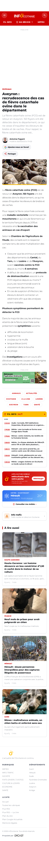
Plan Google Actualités (12, 819)
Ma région (24, 22)
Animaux (6, 89)
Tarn (26, 405)
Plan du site (7, 816)
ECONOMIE (7, 787)
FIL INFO (7, 22)
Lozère (39, 399)
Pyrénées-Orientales (38, 780)
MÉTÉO (41, 22)
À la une (25, 399)
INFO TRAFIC (8, 772)
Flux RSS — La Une (10, 812)
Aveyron (13, 405)
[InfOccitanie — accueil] (24, 15)
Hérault (32, 772)
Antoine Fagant (17, 139)
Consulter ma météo (26, 504)
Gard (31, 769)
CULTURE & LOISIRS (11, 783)
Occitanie (11, 399)
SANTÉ (5, 790)
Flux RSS (6, 809)
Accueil (5, 802)
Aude (31, 776)
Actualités (31, 393)
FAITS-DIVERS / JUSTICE (12, 780)
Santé (37, 405)
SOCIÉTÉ (6, 776)
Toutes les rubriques (11, 805)
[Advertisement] (24, 56)
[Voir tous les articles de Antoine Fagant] (5, 140)
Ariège (32, 790)
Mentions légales (9, 823)
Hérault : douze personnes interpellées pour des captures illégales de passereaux (21, 670)
